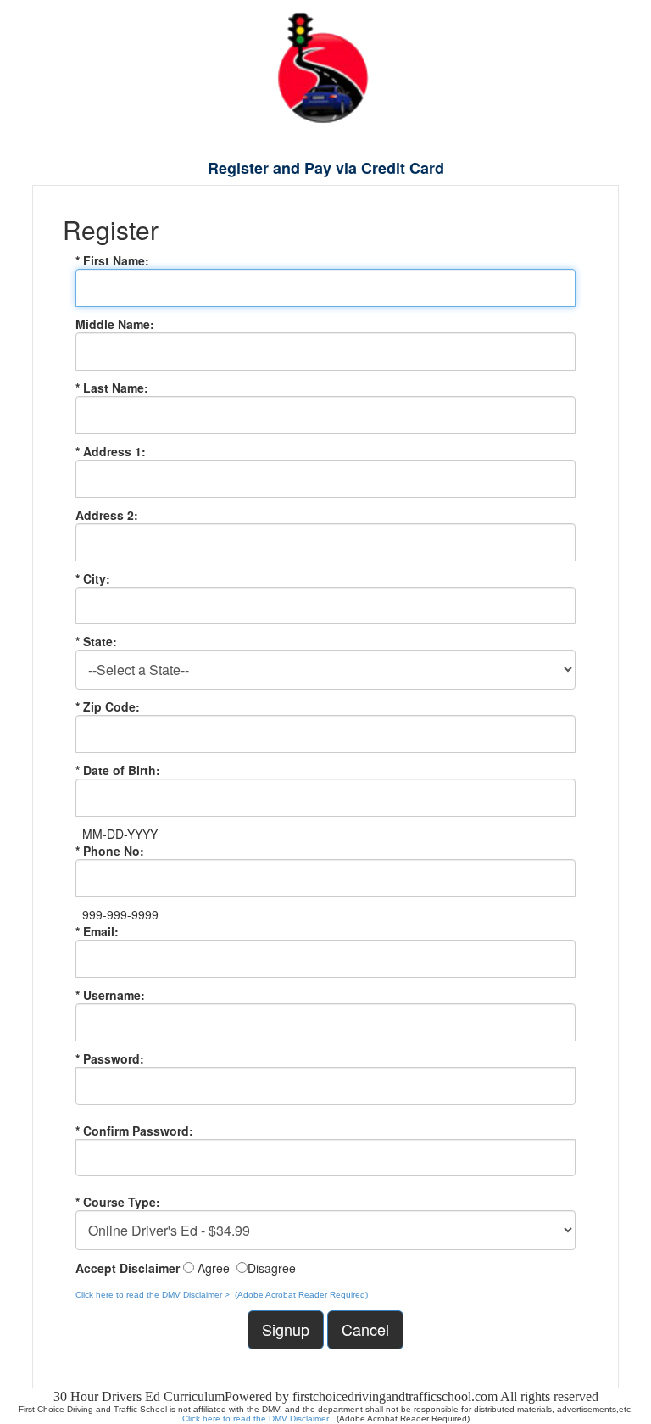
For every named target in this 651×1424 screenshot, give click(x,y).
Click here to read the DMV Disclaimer (256, 1418)
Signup (285, 1329)
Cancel (365, 1329)
